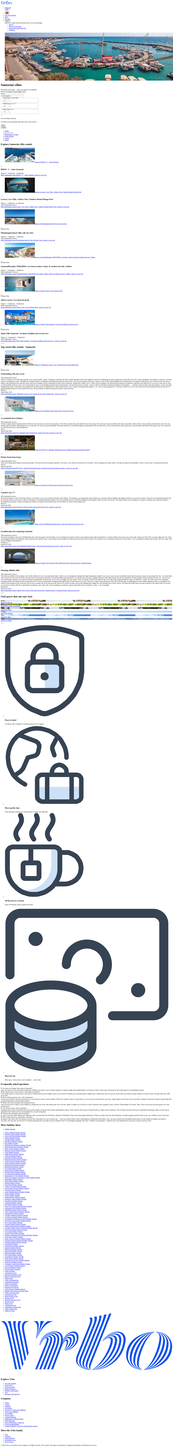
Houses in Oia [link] (9, 1298)
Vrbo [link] (6, 1435)
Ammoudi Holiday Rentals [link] (13, 1203)
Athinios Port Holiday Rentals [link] (14, 1246)
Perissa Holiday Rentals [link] (12, 1138)
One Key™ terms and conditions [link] (15, 1410)
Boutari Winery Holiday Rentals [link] (15, 1197)
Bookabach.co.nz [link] (10, 1440)
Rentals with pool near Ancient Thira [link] (16, 1291)
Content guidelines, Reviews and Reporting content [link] (21, 1426)
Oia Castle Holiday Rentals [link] (13, 1255)
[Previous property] (1, 343)
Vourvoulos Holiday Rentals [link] (14, 1237)
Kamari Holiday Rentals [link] (12, 1183)
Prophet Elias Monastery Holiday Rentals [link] (18, 1145)
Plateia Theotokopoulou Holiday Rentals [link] (18, 1226)
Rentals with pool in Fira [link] (12, 1276)
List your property (10, 15)
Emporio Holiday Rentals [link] (13, 1248)
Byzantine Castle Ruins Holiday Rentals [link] (17, 1264)
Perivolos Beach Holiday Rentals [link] (15, 1134)
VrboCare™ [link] (9, 1385)
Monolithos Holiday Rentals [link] (14, 1179)
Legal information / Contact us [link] (14, 1422)
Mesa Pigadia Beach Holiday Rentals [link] (16, 1147)
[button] (86, 1125)
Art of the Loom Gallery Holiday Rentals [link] (18, 1221)
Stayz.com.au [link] (9, 1442)
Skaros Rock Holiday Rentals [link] (14, 1181)
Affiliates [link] (8, 1406)
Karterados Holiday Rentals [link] (13, 1158)
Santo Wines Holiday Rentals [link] (14, 1258)
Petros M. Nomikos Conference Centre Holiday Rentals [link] (22, 1177)
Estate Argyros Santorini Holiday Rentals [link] (18, 1239)
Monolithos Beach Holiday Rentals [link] (16, 1210)
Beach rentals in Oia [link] (11, 1296)
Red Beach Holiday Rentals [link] (13, 1141)
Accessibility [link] (9, 1413)
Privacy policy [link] (9, 1415)
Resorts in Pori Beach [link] (12, 1287)
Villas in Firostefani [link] (11, 1284)
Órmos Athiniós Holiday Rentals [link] (15, 1132)
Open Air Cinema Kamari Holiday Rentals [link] (18, 1206)
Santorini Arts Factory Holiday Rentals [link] (17, 1260)
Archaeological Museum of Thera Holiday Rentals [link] (21, 1219)
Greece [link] (7, 138)
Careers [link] (7, 1404)
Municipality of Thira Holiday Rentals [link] (17, 1176)
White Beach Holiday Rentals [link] (14, 1154)
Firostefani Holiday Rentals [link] (13, 1185)
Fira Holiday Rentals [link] (11, 1143)
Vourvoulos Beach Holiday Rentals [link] (16, 1230)
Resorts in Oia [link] (9, 1302)
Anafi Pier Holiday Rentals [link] (13, 1262)
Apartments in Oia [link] (10, 1294)
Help (6, 17)
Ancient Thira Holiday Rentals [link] (14, 1233)
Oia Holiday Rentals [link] (11, 1244)
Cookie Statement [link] (10, 1417)
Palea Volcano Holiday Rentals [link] (14, 1149)
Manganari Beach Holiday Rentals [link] (16, 1159)
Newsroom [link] (8, 1408)
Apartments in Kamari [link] (12, 1282)
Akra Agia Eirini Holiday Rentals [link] (15, 1136)
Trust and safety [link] (10, 1387)
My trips (7, 19)
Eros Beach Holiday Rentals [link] (14, 1201)
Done (3, 125)
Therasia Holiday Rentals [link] (13, 1190)
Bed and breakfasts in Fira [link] (13, 1275)
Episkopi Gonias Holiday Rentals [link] (15, 1150)
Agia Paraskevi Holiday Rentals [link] (15, 1266)
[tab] (10, 1129)
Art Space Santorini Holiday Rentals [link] (16, 1217)
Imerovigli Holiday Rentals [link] (13, 1251)
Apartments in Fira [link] (11, 1273)
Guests (3, 96)
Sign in (8, 21)
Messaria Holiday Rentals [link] (13, 1253)
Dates (2, 94)
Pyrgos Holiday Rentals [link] (12, 1269)
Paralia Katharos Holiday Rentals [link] (15, 1163)
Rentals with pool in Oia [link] (12, 1300)
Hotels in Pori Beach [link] (11, 1285)
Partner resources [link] (10, 1389)
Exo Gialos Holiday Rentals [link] (14, 1231)
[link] (25, 30)
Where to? (4, 91)
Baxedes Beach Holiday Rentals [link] (15, 1172)
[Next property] (3, 343)
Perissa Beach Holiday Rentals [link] (14, 1170)
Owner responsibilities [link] (12, 1424)
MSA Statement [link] (10, 1421)
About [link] (7, 1403)
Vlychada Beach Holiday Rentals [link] (15, 1174)
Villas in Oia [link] (9, 1303)
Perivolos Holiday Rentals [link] (13, 1267)
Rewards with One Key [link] (12, 1394)
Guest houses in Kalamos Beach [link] (15, 1289)
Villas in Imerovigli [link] (11, 1309)
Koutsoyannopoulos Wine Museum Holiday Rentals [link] (21, 1235)
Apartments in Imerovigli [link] (13, 1307)
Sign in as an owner (15, 26)
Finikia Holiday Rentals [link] (12, 1194)
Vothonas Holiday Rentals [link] (13, 1156)
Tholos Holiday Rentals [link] (12, 1195)
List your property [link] (10, 1383)
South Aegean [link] (9, 136)
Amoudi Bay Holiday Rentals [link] (14, 1213)
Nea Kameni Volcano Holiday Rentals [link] (17, 1188)
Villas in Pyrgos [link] (10, 1311)
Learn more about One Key (17, 28)
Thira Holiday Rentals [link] (12, 1152)
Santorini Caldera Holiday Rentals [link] (15, 1199)
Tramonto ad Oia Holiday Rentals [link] (15, 1208)
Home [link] (7, 131)
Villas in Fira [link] (9, 1278)
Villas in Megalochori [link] (11, 1280)
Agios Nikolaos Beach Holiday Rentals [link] (17, 1192)
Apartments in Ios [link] (10, 1305)
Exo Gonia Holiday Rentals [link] (13, 1222)
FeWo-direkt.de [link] (10, 1438)
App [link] (6, 1392)
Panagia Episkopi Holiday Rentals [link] (15, 1242)
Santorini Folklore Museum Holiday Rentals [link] (19, 1240)
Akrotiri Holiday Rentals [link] (12, 1140)
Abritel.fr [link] (8, 1436)
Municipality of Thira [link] (11, 134)
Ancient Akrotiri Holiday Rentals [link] (15, 1224)
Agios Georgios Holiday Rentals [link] (15, 1161)
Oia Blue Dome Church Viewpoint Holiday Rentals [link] (21, 1228)
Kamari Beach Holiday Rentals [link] (15, 1165)
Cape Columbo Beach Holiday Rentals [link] (17, 1212)
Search (4, 127)
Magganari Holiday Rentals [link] (13, 1249)
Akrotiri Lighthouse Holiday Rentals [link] (16, 1215)
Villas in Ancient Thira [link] (12, 1293)
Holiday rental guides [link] (11, 1391)
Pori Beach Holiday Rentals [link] (13, 1204)
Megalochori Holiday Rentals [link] (14, 1167)
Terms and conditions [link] (11, 1412)
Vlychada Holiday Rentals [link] (13, 1168)
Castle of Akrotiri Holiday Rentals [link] (15, 1186)
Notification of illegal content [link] (14, 1419)
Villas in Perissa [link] (10, 1271)
